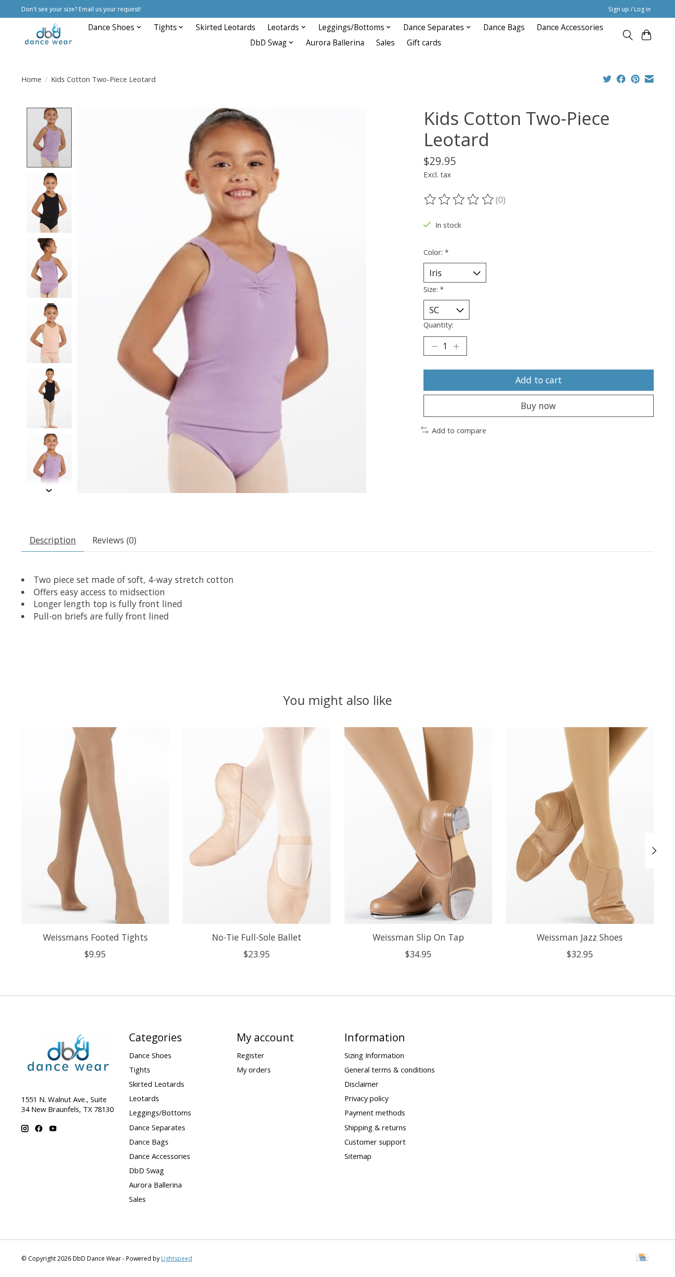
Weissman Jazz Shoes (580, 937)
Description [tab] (53, 540)
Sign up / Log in (629, 9)
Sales (385, 43)
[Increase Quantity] (456, 346)
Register (250, 1055)
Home (31, 79)
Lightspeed (176, 1258)
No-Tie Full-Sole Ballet (256, 937)
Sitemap (358, 1156)
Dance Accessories (570, 27)
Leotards (144, 1098)
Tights (139, 1069)
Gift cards (424, 43)
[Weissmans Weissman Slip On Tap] (418, 825)
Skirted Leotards (225, 27)
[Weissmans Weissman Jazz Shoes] (580, 825)
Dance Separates (157, 1127)
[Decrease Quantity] (434, 346)
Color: (436, 252)
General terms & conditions (389, 1069)
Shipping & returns (375, 1127)
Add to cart (538, 380)
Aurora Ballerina (335, 43)
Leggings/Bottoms (160, 1112)
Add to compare (459, 430)
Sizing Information (374, 1055)
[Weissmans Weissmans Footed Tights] (95, 825)
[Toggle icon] (627, 35)
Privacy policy (366, 1098)
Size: (433, 289)
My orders (254, 1069)
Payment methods (374, 1112)
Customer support (375, 1142)
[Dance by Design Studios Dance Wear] (48, 34)
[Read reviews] (459, 199)
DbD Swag (146, 1170)
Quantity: (438, 325)
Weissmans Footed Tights (95, 937)
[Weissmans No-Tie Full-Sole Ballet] (257, 825)
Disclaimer (361, 1084)
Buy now (538, 406)
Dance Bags (504, 27)
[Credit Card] (642, 1258)
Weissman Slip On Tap (418, 937)
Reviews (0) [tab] (114, 540)
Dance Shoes (150, 1055)
